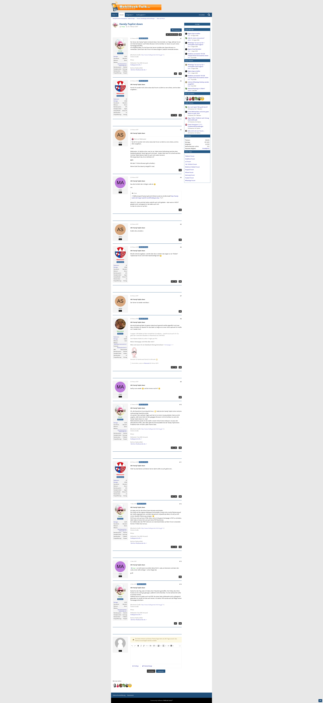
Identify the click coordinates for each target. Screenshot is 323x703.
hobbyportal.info (135, 65)
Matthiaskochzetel (121, 347)
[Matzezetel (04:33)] (193, 99)
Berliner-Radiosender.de (138, 70)
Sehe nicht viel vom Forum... (196, 131)
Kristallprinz (205, 148)
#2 (181, 81)
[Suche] (209, 15)
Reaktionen (116, 99)
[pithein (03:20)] (196, 99)
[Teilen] (180, 34)
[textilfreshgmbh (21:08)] (199, 99)
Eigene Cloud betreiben (194, 49)
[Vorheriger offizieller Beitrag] (172, 115)
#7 (181, 296)
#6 (181, 247)
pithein (189, 40)
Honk (189, 68)
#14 (180, 584)
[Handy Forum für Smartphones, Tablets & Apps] (161, 6)
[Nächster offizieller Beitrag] (175, 73)
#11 (180, 462)
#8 (181, 319)
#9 (181, 382)
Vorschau (151, 671)
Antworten (161, 671)
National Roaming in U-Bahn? (196, 88)
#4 (181, 177)
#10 (180, 404)
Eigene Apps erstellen (194, 33)
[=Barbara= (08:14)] (190, 99)
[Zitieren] (180, 73)
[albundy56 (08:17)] (187, 99)
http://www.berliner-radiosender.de (122, 64)
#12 (180, 504)
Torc (189, 35)
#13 (180, 561)
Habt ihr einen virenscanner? (196, 38)
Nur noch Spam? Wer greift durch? (198, 107)
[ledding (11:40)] (202, 99)
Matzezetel (146, 363)
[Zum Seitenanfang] (320, 700)
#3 (181, 130)
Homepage (167, 345)
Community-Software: (161, 700)
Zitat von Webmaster (140, 139)
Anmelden (202, 15)
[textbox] (156, 655)
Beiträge (116, 56)
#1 (181, 38)
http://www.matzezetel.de (120, 344)
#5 (181, 224)
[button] (135, 666)
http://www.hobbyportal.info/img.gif (151, 55)
